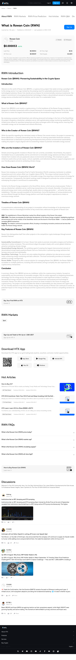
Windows (42, 365)
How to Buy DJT (7, 384)
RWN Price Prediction (37, 16)
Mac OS (25, 365)
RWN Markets (20, 16)
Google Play (42, 358)
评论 (5, 522)
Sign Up (69, 27)
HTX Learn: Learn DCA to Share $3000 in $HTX (17, 408)
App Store (26, 358)
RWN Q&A (65, 16)
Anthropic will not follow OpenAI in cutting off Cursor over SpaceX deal (24, 534)
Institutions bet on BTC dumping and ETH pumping (17, 499)
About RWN (6, 16)
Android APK (58, 358)
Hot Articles (54, 16)
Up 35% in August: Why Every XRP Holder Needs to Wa (19, 555)
